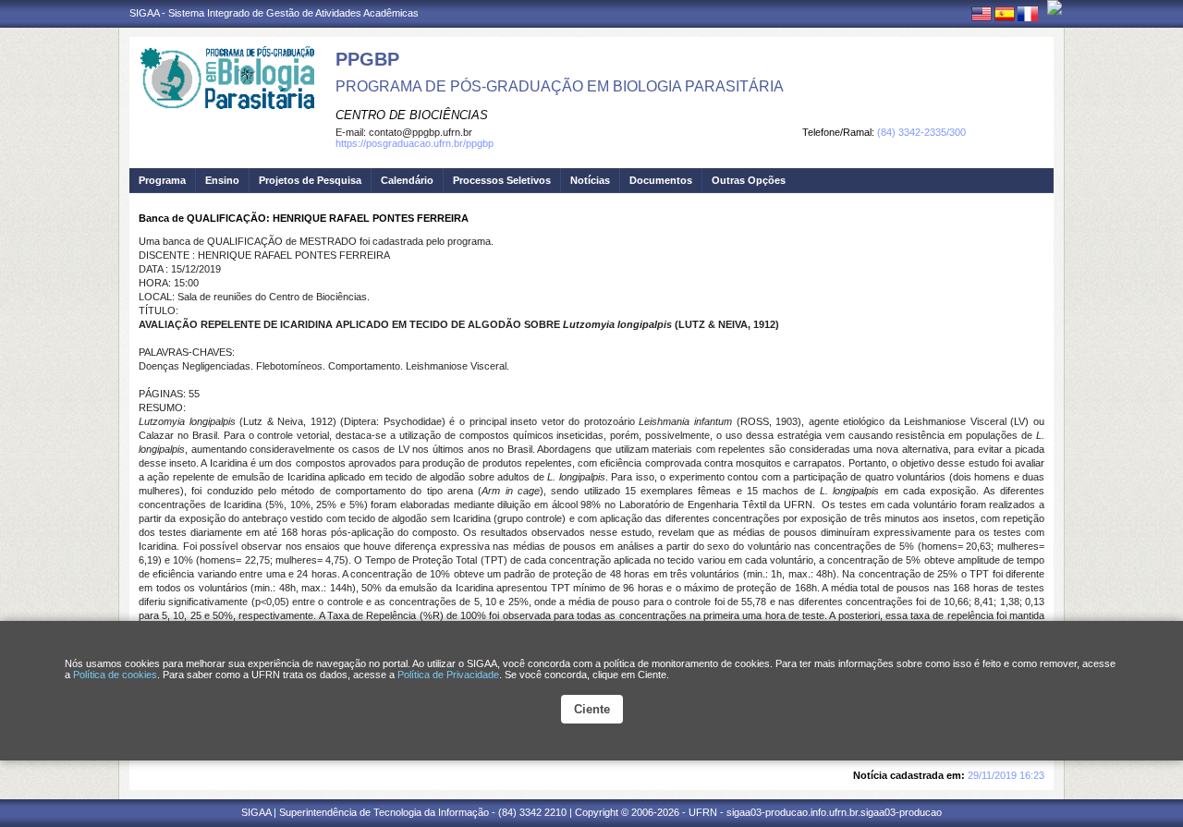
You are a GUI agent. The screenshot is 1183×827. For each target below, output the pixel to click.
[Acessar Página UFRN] (1054, 7)
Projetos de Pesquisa (310, 180)
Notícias (590, 180)
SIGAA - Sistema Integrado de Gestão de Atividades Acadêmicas (274, 12)
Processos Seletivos (502, 180)
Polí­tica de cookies (115, 674)
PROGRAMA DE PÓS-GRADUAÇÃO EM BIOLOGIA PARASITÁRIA (559, 86)
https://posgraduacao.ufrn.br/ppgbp (414, 143)
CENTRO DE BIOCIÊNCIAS (411, 115)
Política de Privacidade (448, 674)
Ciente (592, 709)
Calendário (407, 180)
